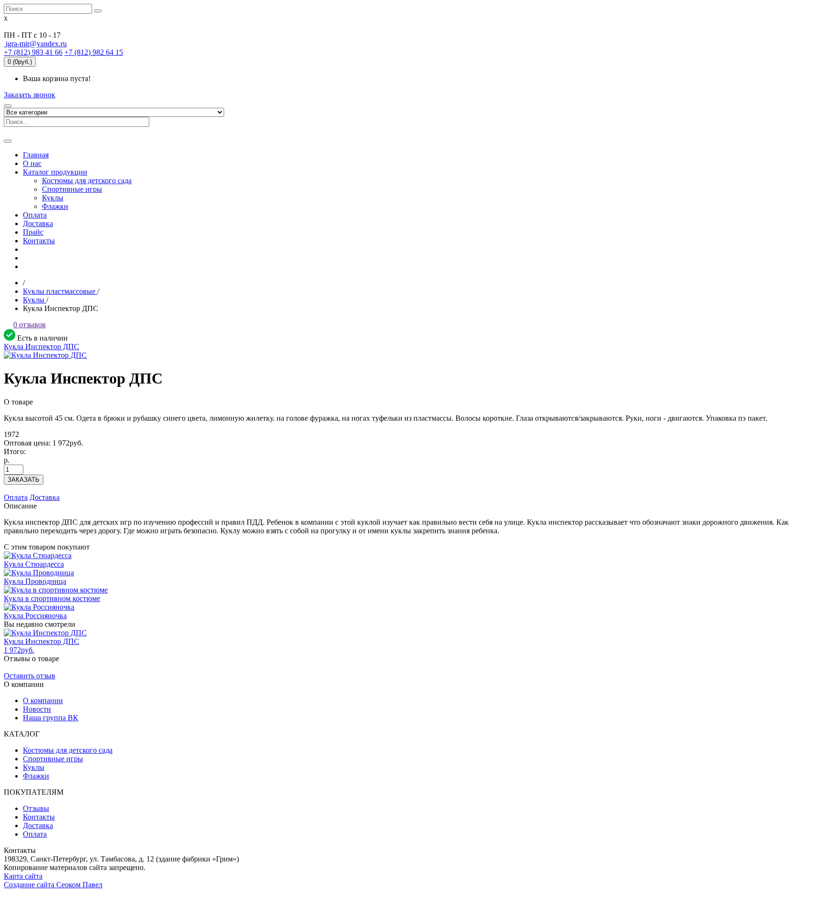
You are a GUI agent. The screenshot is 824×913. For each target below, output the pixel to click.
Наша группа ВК (50, 718)
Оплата (16, 497)
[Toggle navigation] (7, 141)
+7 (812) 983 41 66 (33, 52)
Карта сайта (23, 876)
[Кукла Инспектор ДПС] (45, 355)
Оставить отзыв (29, 676)
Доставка (45, 497)
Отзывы (36, 808)
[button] (55, 172)
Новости (37, 709)
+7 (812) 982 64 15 (93, 52)
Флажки (36, 776)
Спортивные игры (53, 759)
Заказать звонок (29, 95)
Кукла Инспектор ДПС (41, 346)
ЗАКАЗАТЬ (24, 479)
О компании (43, 700)
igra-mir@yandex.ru (35, 44)
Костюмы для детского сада (68, 750)
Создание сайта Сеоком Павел (53, 885)
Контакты (39, 817)
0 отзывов (29, 325)
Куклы (33, 767)
